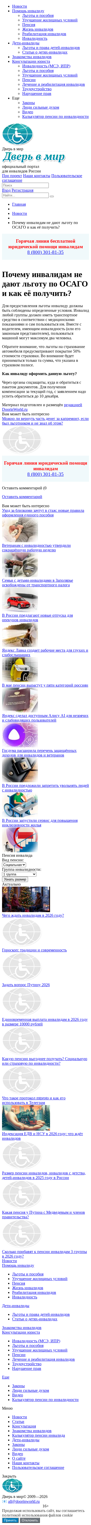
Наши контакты (36, 175)
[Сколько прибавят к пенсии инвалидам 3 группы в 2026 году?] (22, 1247)
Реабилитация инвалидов (34, 1292)
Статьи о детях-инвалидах (34, 1319)
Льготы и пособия (27, 1274)
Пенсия (18, 1283)
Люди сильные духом (30, 1390)
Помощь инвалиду (18, 1265)
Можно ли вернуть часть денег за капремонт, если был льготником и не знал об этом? (45, 420)
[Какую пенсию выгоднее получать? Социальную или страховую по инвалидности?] (22, 1054)
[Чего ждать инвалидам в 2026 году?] (26, 911)
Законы (18, 1386)
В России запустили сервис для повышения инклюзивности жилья (40, 822)
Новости (9, 1261)
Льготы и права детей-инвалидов (41, 1314)
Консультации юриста (21, 1332)
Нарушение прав (26, 1368)
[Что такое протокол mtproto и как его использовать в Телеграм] (22, 1093)
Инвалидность (24, 1297)
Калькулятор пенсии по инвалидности (45, 1399)
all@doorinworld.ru (24, 1501)
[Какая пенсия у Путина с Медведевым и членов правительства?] (22, 1208)
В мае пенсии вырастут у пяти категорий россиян (45, 685)
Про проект (12, 175)
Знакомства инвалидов (21, 1327)
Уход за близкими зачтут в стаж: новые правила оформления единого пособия (43, 512)
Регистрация (22, 190)
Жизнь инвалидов (27, 1288)
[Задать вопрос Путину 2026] (22, 980)
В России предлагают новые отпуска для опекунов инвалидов (37, 617)
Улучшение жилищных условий (39, 1278)
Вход (6, 190)
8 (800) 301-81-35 (45, 252)
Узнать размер (15, 879)
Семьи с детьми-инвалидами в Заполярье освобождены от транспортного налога (37, 582)
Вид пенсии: (13, 860)
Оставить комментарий (22, 496)
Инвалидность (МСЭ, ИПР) (36, 1341)
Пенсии (19, 1355)
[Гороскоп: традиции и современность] (22, 945)
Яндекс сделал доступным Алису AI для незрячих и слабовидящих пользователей (45, 717)
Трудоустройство (26, 1364)
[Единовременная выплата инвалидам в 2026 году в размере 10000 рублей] (22, 1015)
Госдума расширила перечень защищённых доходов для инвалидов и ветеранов (39, 752)
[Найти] (52, 196)
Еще (5, 1377)
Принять (10, 1520)
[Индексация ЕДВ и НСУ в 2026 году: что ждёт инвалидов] (26, 1129)
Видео (17, 1395)
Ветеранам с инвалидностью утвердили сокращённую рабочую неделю (36, 547)
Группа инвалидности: (21, 869)
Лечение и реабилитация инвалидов (43, 1359)
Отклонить (30, 1520)
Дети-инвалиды (15, 1306)
